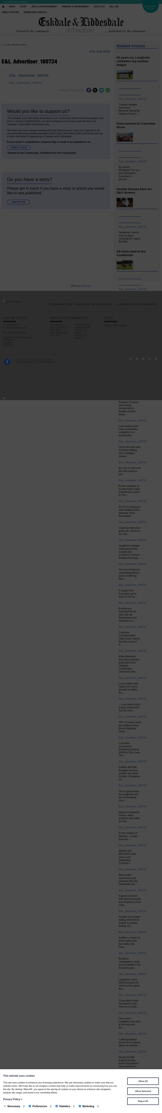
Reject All (143, 1101)
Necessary (13, 1106)
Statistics (64, 1106)
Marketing (88, 1106)
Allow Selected (143, 1091)
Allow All (143, 1081)
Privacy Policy (12, 1099)
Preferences (39, 1106)
